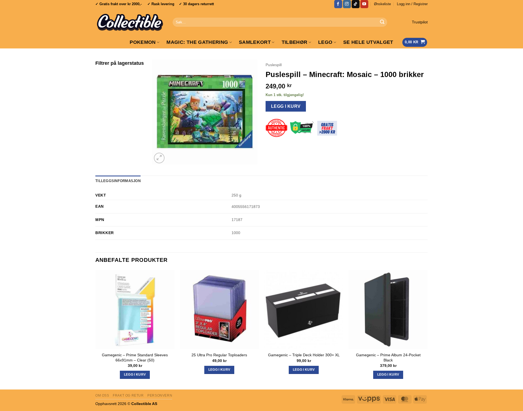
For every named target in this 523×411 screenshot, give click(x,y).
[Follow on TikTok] (356, 4)
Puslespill (274, 65)
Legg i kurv (286, 106)
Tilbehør (295, 42)
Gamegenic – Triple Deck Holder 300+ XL (304, 355)
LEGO (325, 42)
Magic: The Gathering (197, 42)
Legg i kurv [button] (135, 374)
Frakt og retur (128, 395)
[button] (412, 4)
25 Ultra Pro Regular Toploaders (219, 355)
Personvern (159, 395)
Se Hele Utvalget (368, 42)
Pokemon (143, 42)
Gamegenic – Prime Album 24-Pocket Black (388, 357)
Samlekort (255, 42)
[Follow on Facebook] (338, 4)
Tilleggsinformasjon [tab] (118, 181)
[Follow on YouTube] (364, 4)
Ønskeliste (382, 4)
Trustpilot (420, 22)
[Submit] (382, 22)
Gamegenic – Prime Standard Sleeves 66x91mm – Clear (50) (135, 357)
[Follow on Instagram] (347, 4)
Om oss (102, 395)
